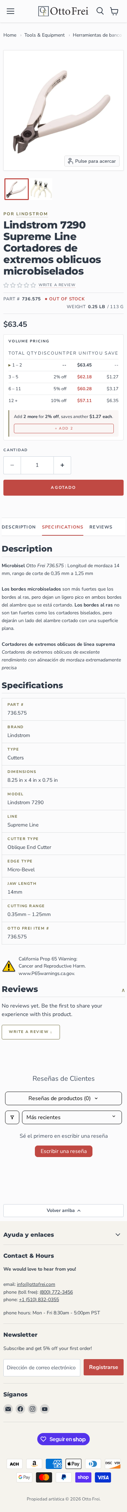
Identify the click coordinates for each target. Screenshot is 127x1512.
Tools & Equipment (44, 35)
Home (9, 35)
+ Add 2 (64, 428)
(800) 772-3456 (56, 1292)
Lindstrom (32, 214)
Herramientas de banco (97, 35)
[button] (16, 189)
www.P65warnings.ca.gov (46, 973)
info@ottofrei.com (36, 1284)
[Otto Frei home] (63, 11)
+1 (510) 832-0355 (39, 1299)
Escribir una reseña (64, 1151)
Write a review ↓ (31, 1031)
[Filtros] (12, 1117)
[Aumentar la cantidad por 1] (62, 465)
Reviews (100, 527)
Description (19, 527)
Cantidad (15, 450)
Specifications (62, 527)
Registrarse (103, 1367)
